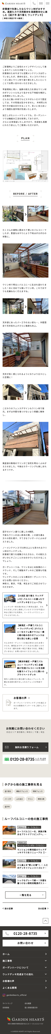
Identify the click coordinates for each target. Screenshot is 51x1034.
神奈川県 (41, 799)
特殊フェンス (38, 791)
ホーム (6, 954)
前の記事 (9, 908)
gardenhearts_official (17, 995)
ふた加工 (19, 799)
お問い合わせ (25, 943)
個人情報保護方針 (31, 1007)
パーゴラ (8, 799)
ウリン (30, 799)
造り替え (8, 791)
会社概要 (28, 1003)
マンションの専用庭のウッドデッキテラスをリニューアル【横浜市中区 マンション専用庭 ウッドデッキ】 (32, 853)
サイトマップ (7, 1003)
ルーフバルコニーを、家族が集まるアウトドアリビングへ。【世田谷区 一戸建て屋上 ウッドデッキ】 (32, 835)
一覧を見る (25, 895)
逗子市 (7, 806)
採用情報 (6, 1007)
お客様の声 (8, 981)
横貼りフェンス (22, 791)
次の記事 (42, 908)
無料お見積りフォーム (27, 747)
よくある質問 (10, 987)
